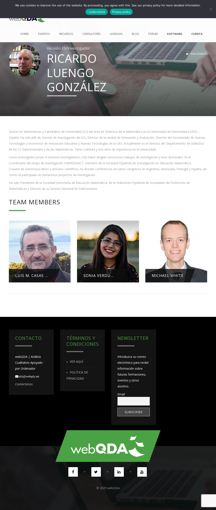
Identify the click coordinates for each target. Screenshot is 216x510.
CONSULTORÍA (91, 34)
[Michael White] (176, 251)
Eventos (44, 34)
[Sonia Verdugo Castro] (108, 251)
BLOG (135, 34)
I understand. (97, 12)
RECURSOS (66, 34)
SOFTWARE (174, 34)
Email (121, 394)
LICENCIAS (116, 34)
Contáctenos (24, 384)
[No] (211, 9)
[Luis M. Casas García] (40, 253)
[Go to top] (108, 446)
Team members (198, 53)
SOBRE (24, 34)
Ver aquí (76, 362)
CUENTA (196, 34)
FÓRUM (153, 34)
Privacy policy (121, 12)
